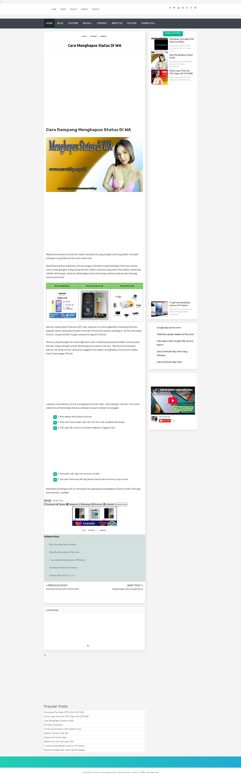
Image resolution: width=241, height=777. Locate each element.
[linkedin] (183, 8)
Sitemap (84, 9)
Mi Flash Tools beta (53, 725)
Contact (96, 9)
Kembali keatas (121, 504)
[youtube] (178, 8)
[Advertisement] (94, 88)
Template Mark (152, 772)
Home (53, 9)
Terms (63, 9)
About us (117, 23)
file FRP (132, 23)
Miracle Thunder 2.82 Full (56, 733)
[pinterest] (195, 8)
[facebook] (170, 8)
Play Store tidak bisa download (62, 544)
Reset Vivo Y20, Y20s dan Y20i (59, 741)
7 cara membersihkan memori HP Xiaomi (67, 560)
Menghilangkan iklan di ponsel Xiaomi (127, 589)
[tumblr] (187, 8)
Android (91, 530)
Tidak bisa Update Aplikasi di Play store (175, 334)
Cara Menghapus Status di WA (59, 720)
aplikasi (103, 530)
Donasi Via (147, 23)
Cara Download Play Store (169, 362)
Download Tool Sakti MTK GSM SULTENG (62, 589)
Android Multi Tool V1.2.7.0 (61, 575)
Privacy (73, 9)
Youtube (73, 23)
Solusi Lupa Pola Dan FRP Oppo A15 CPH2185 (66, 716)
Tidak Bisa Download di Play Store (64, 552)
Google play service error (169, 327)
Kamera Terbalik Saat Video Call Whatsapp (64, 750)
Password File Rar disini (55, 737)
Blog (60, 23)
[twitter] (174, 8)
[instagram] (191, 8)
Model (87, 23)
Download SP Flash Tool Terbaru (63, 568)
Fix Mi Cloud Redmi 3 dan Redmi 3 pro (62, 729)
